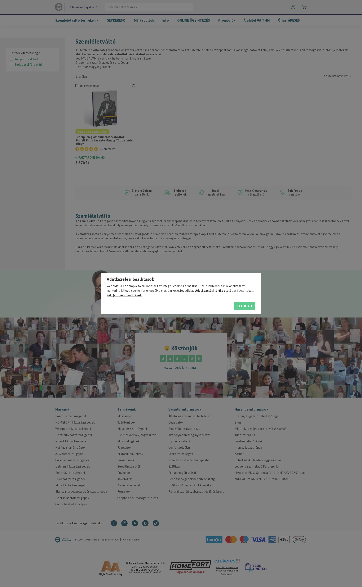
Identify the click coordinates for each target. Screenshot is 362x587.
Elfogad (244, 306)
